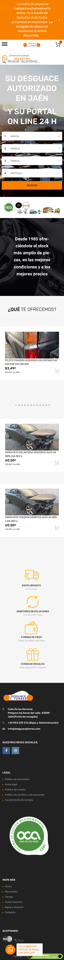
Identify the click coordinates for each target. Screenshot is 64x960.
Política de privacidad (17, 779)
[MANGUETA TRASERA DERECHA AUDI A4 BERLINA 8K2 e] (32, 502)
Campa (9, 896)
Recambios (11, 891)
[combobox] (32, 136)
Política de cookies (15, 789)
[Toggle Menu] (4, 45)
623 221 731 (21, 58)
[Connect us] (6, 750)
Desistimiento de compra (19, 799)
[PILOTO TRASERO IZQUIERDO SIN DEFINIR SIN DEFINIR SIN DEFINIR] (32, 345)
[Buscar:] (27, 61)
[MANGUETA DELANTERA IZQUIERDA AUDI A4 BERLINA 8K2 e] (32, 437)
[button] (15, 404)
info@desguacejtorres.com (24, 728)
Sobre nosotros (13, 902)
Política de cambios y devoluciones (24, 794)
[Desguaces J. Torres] (32, 43)
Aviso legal (11, 784)
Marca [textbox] (15, 136)
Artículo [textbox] (16, 173)
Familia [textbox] (15, 161)
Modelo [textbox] (15, 148)
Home (8, 886)
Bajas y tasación (14, 907)
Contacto (10, 912)
